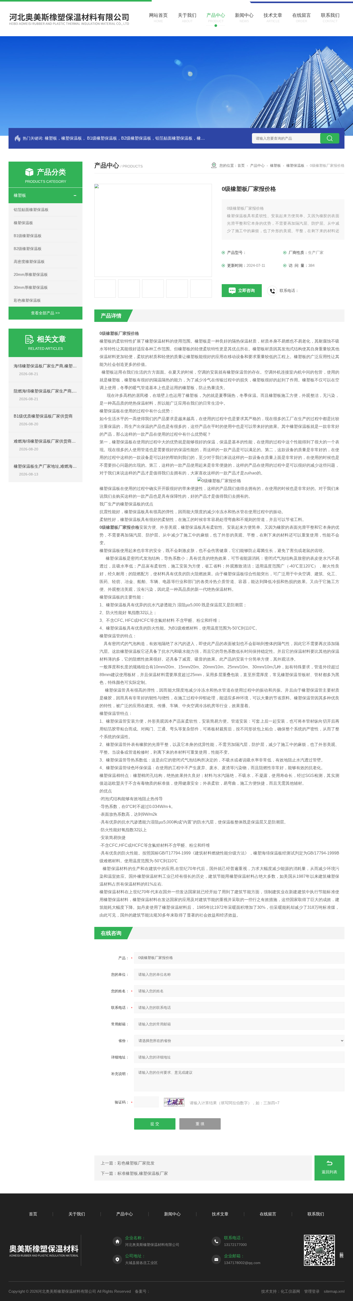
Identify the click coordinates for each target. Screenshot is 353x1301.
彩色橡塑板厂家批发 (136, 1163)
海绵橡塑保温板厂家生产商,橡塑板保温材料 (53, 366)
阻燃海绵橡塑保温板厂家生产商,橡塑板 (49, 391)
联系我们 (316, 1214)
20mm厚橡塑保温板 (31, 274)
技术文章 (220, 1214)
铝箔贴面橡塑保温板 (31, 209)
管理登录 (312, 1291)
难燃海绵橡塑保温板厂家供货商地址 (47, 441)
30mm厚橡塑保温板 (31, 287)
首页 (241, 165)
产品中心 (257, 165)
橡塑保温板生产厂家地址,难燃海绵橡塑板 (51, 466)
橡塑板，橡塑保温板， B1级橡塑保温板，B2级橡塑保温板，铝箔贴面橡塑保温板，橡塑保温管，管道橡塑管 (125, 138)
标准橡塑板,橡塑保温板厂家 (142, 1173)
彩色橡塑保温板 (27, 300)
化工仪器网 (290, 1291)
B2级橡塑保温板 (28, 248)
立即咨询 (246, 290)
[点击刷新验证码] (174, 1102)
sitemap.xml (334, 1291)
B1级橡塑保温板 (28, 235)
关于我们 (76, 1214)
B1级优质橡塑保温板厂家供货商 (43, 416)
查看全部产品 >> (45, 313)
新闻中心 (172, 1214)
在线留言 (268, 1214)
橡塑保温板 (23, 223)
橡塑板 (20, 195)
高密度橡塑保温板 (29, 261)
